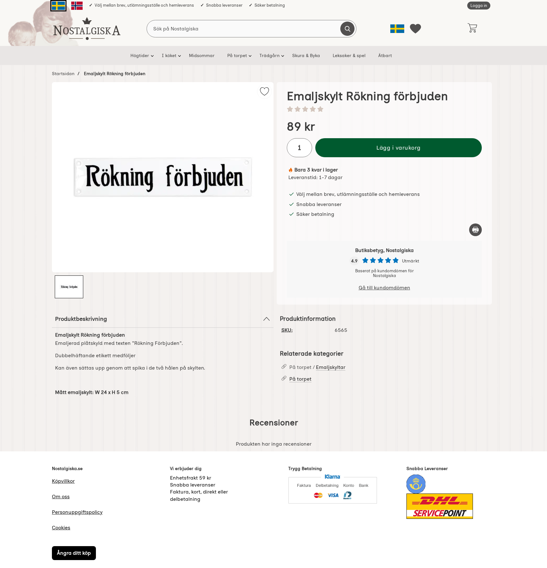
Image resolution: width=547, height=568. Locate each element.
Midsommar (202, 55)
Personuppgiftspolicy (77, 512)
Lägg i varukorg (398, 147)
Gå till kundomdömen (384, 288)
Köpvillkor (63, 481)
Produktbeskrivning (81, 318)
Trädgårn (270, 55)
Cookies (61, 528)
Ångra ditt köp (74, 553)
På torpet (237, 55)
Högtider (139, 55)
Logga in (478, 5)
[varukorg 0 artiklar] (472, 28)
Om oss (61, 497)
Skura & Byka (306, 55)
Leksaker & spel (349, 55)
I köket (169, 55)
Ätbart (385, 55)
